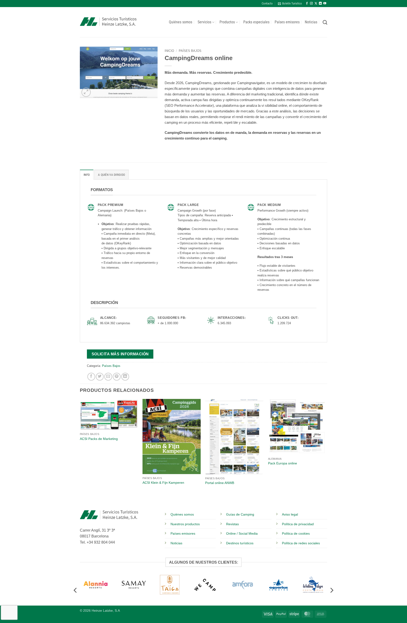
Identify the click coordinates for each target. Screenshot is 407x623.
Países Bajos (190, 51)
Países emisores (287, 22)
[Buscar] (325, 22)
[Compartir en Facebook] (91, 377)
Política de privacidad (298, 524)
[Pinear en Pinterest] (117, 377)
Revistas (232, 524)
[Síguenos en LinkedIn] (320, 3)
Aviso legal (290, 514)
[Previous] (80, 453)
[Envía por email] (108, 377)
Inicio (169, 51)
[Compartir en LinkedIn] (125, 377)
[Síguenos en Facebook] (306, 3)
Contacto (267, 3)
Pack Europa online (282, 463)
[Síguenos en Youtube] (324, 3)
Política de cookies (296, 533)
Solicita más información (120, 354)
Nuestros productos (185, 524)
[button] (290, 3)
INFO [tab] (87, 174)
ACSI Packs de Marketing (99, 439)
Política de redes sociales (301, 543)
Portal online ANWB (219, 483)
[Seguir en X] (315, 3)
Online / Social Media (242, 533)
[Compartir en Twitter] (100, 377)
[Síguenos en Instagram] (311, 3)
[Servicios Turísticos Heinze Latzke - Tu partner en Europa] (108, 22)
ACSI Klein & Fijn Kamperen (163, 482)
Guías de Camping (240, 514)
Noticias (311, 22)
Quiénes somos (180, 22)
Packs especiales (256, 22)
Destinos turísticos (239, 543)
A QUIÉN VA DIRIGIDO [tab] (111, 174)
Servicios (204, 22)
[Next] (325, 453)
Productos (227, 22)
